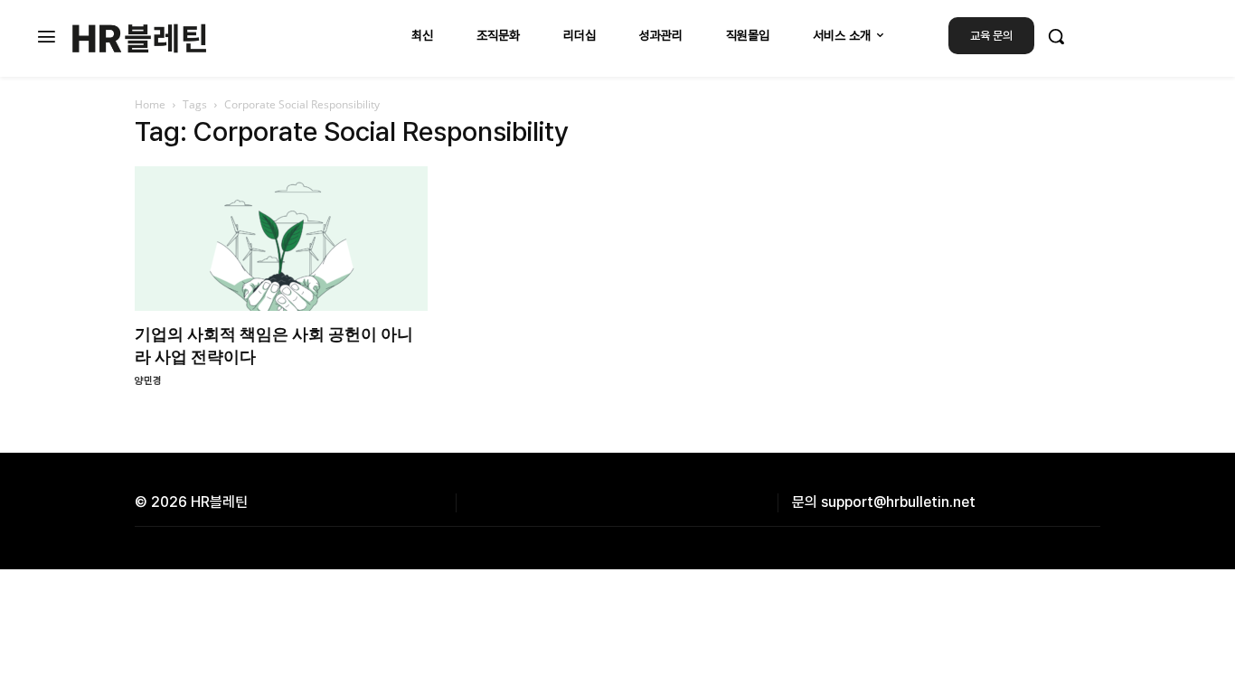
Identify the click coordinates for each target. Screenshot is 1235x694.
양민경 (148, 381)
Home (150, 104)
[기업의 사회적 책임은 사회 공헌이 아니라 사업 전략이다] (281, 238)
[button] (1056, 36)
